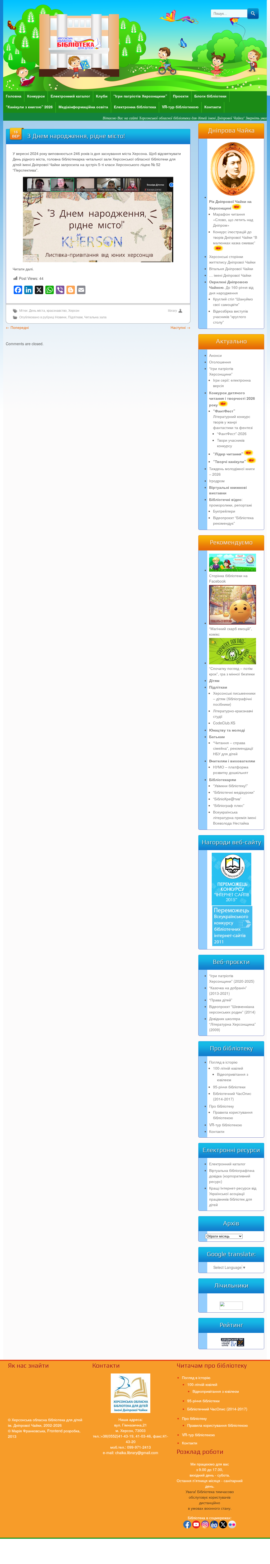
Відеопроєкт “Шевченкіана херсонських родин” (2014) (232, 1009)
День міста (37, 311)
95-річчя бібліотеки (229, 1086)
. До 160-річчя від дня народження (231, 287)
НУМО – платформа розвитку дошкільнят (230, 769)
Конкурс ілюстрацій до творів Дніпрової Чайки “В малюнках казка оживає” (235, 237)
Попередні (17, 327)
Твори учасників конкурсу (230, 442)
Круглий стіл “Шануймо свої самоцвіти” (233, 301)
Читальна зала (95, 317)
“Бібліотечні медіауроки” (234, 792)
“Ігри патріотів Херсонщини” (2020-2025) (231, 978)
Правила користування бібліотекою (233, 1114)
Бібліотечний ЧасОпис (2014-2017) (232, 1096)
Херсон (73, 311)
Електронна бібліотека (135, 106)
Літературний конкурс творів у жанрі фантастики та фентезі (233, 419)
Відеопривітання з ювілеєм (215, 1391)
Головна (13, 96)
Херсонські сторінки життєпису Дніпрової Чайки (232, 259)
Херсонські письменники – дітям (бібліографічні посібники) (234, 698)
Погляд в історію (223, 1062)
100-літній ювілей (228, 1068)
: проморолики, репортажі (230, 502)
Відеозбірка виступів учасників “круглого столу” (230, 316)
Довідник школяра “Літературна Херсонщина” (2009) (232, 1024)
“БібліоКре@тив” (227, 798)
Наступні (180, 327)
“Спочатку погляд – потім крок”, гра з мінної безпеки (232, 671)
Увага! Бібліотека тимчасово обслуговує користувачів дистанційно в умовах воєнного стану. (210, 1500)
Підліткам (75, 317)
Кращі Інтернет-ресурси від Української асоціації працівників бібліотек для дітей (232, 1196)
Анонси (215, 355)
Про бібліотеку (221, 1106)
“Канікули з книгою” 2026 (29, 106)
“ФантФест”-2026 (232, 433)
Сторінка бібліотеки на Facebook (228, 578)
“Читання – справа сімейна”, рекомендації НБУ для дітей (233, 748)
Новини (60, 317)
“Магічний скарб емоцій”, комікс (230, 631)
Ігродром (217, 480)
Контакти (212, 106)
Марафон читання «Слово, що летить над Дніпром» (233, 219)
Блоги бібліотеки (210, 96)
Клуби (102, 96)
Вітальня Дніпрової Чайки (231, 268)
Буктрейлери (224, 511)
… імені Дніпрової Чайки (230, 275)
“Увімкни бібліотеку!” (230, 785)
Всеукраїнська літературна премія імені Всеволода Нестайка (234, 817)
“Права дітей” (220, 999)
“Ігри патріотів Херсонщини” (140, 96)
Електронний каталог (70, 96)
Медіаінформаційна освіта (83, 106)
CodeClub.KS (224, 722)
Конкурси (36, 96)
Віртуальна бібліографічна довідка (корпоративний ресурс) (231, 1176)
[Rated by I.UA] (231, 1308)
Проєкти (181, 96)
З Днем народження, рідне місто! (76, 135)
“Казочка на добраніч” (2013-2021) (228, 990)
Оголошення (220, 361)
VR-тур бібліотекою (180, 106)
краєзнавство (57, 311)
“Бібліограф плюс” (228, 805)
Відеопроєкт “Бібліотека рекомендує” (233, 520)
